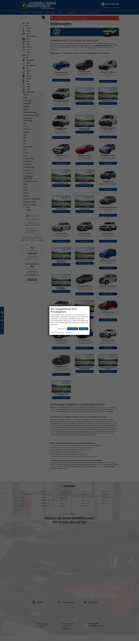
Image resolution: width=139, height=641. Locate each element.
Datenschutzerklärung (57, 332)
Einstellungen (61, 328)
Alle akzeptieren (72, 328)
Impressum (68, 332)
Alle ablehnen (83, 328)
